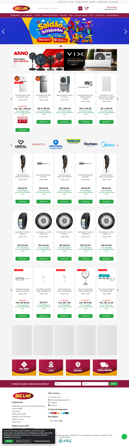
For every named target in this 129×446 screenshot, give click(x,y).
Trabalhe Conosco (18, 419)
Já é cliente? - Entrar (67, 2)
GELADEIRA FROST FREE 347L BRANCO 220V (22, 96)
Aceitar (9, 441)
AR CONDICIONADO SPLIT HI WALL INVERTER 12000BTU (85, 97)
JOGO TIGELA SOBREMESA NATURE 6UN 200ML (106, 290)
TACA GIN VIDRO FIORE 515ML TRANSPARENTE (64, 290)
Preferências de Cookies (42, 441)
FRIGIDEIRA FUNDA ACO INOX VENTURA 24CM (23, 290)
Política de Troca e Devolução (21, 416)
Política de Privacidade (19, 414)
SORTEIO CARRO (17, 409)
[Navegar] (3, 31)
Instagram (53, 403)
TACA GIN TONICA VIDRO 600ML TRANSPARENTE (85, 290)
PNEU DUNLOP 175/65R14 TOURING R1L (22, 233)
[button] (58, 46)
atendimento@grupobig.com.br (60, 400)
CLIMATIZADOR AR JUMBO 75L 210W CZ (64, 96)
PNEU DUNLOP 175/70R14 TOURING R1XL (43, 233)
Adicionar (23, 130)
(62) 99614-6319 (111, 9)
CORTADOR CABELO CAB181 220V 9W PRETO (22, 176)
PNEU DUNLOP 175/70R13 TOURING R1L (64, 233)
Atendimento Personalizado (109, 2)
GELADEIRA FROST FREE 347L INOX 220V (43, 96)
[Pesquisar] (80, 8)
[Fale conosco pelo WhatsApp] (124, 436)
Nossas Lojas (16, 422)
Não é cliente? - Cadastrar (86, 2)
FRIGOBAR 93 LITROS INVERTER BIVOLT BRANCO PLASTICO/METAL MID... (106, 97)
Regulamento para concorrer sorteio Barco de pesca (28, 406)
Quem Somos (16, 411)
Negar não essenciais (23, 441)
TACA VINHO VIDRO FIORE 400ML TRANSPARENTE (43, 290)
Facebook (53, 405)
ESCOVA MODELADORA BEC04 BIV (43, 176)
